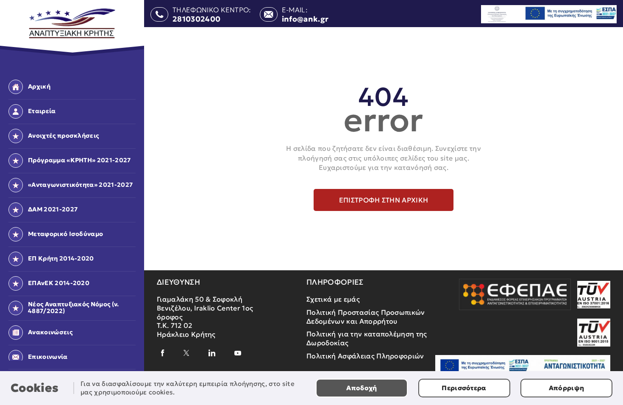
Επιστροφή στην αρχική (383, 200)
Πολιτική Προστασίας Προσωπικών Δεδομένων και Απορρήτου (365, 316)
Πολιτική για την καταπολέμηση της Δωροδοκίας (366, 338)
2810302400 (196, 19)
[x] (186, 353)
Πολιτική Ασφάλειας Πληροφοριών (365, 356)
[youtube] (237, 353)
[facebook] (163, 352)
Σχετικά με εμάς (333, 299)
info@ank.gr (305, 19)
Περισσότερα (464, 388)
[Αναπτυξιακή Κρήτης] (72, 23)
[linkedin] (212, 352)
